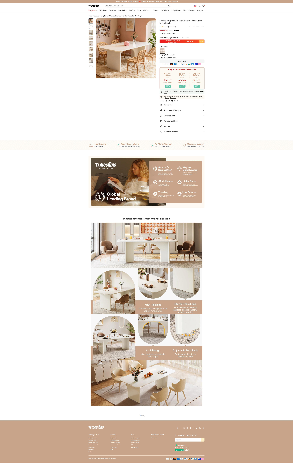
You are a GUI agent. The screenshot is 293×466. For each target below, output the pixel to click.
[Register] (202, 440)
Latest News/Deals (93, 442)
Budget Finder (176, 10)
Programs (200, 10)
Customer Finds (92, 440)
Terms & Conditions (115, 444)
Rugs (139, 10)
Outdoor (156, 10)
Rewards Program (135, 438)
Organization (122, 10)
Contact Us (113, 438)
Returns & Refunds (115, 442)
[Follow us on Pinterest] (190, 428)
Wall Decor (146, 10)
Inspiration (91, 449)
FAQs (112, 449)
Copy (201, 41)
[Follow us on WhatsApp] (177, 428)
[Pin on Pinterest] (172, 101)
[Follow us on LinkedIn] (200, 428)
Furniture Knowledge (94, 444)
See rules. (173, 98)
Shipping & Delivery (115, 440)
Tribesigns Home (93, 438)
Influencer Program (135, 440)
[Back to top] (286, 455)
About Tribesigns (189, 10)
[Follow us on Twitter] (184, 428)
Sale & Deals (93, 10)
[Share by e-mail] (177, 101)
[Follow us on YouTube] (193, 428)
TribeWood (103, 10)
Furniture (113, 10)
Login (167, 98)
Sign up (200, 96)
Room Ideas (91, 447)
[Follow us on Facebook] (181, 428)
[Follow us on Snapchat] (203, 428)
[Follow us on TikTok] (197, 428)
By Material (165, 10)
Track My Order (135, 447)
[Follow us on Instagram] (187, 428)
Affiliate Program (135, 442)
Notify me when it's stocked (168, 57)
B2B (132, 444)
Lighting (132, 10)
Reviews (91, 451)
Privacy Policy (114, 447)
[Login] (199, 5)
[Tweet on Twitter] (174, 101)
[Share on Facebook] (169, 101)
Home (91, 16)
